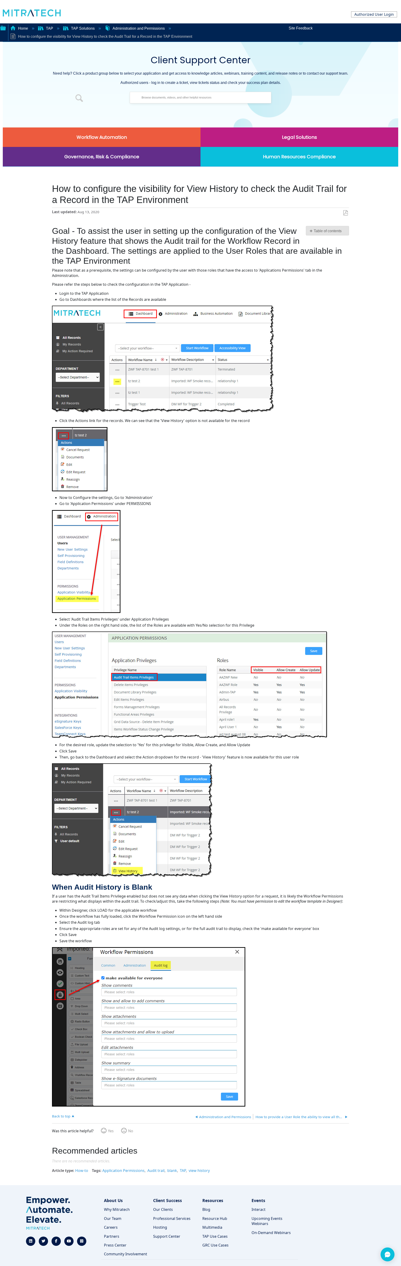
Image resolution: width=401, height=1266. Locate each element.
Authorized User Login (374, 14)
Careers (111, 1227)
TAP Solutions (83, 28)
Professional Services (172, 1218)
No (130, 1130)
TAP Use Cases (215, 1236)
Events (258, 1200)
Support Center (166, 1236)
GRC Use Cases (215, 1245)
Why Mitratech (117, 1209)
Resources (212, 1200)
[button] (79, 98)
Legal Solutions (299, 137)
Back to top (61, 1116)
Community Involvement (125, 1253)
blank (172, 1170)
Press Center (115, 1245)
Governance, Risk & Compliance (101, 156)
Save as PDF (345, 213)
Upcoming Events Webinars (267, 1221)
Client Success (167, 1200)
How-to (81, 1170)
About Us (113, 1200)
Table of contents (328, 231)
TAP (49, 28)
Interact (258, 1209)
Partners (111, 1236)
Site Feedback (301, 28)
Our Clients (163, 1209)
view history (199, 1170)
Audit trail (156, 1170)
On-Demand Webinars (271, 1232)
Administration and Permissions (139, 28)
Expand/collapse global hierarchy (3, 27)
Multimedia (212, 1227)
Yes (111, 1130)
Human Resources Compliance (299, 156)
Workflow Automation (102, 137)
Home (23, 28)
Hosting (160, 1227)
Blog (206, 1209)
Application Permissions (123, 1170)
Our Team (112, 1218)
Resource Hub (214, 1218)
